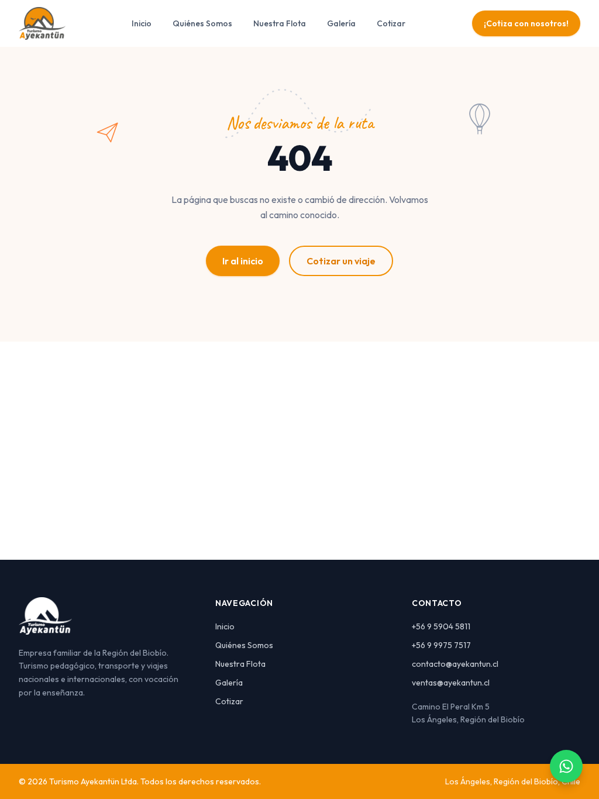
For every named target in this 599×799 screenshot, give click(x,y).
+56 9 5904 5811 (441, 626)
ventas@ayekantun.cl (451, 682)
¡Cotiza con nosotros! (526, 23)
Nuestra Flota (279, 23)
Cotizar (391, 23)
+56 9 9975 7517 (441, 645)
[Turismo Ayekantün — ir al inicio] (42, 23)
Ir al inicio (242, 261)
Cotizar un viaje (341, 261)
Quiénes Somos (202, 23)
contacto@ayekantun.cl (455, 664)
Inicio (142, 23)
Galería (341, 23)
